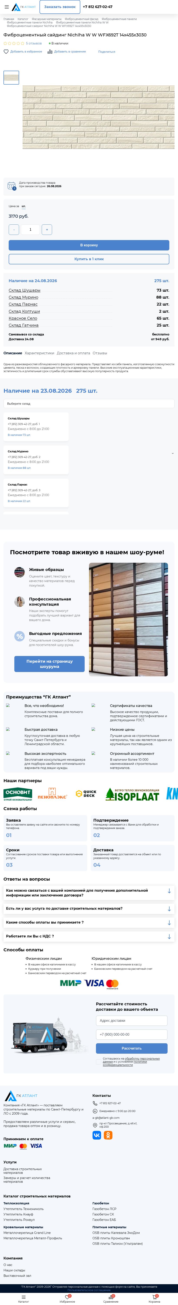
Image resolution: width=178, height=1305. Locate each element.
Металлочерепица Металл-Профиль (32, 1238)
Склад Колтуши (24, 311)
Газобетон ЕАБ (104, 1220)
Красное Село (23, 318)
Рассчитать (132, 1048)
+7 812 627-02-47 (97, 7)
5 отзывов (34, 43)
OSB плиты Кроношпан (111, 1238)
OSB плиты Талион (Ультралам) (117, 1244)
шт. (24, 206)
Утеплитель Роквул (19, 1220)
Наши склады (14, 1270)
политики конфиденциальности (125, 1063)
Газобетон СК (103, 1214)
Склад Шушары (24, 290)
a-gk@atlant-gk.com (106, 1117)
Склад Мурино (23, 297)
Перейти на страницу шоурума (49, 664)
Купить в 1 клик (89, 259)
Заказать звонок (60, 7)
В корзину (89, 245)
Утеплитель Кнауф (18, 1214)
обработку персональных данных (131, 1060)
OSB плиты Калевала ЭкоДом (116, 1233)
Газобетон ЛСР (104, 1209)
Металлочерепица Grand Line (27, 1233)
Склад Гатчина (24, 325)
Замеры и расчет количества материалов (26, 1180)
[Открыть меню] (6, 7)
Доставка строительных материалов (22, 1171)
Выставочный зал (17, 1276)
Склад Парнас (23, 304)
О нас (7, 1265)
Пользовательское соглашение (89, 1290)
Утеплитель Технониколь (23, 1209)
